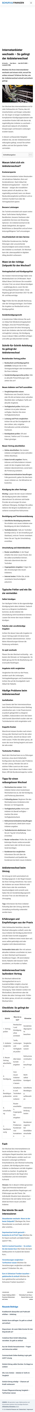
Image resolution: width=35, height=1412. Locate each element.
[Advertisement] (17, 24)
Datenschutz (22, 1409)
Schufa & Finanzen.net (12, 1409)
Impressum (30, 1409)
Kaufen (6, 63)
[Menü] (31, 3)
